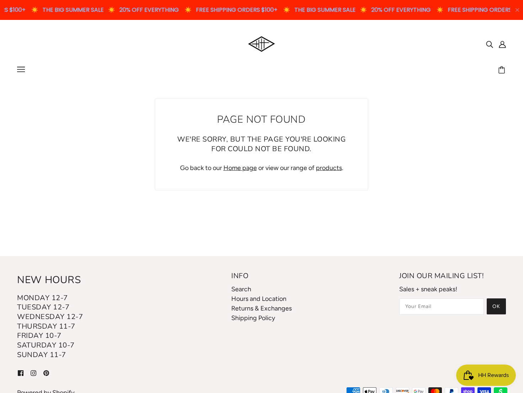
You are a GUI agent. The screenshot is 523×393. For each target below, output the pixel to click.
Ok (496, 306)
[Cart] (503, 70)
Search (241, 289)
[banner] (262, 43)
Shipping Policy (253, 318)
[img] (489, 44)
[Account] (502, 44)
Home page (240, 168)
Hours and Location (258, 299)
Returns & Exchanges (261, 308)
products (329, 168)
